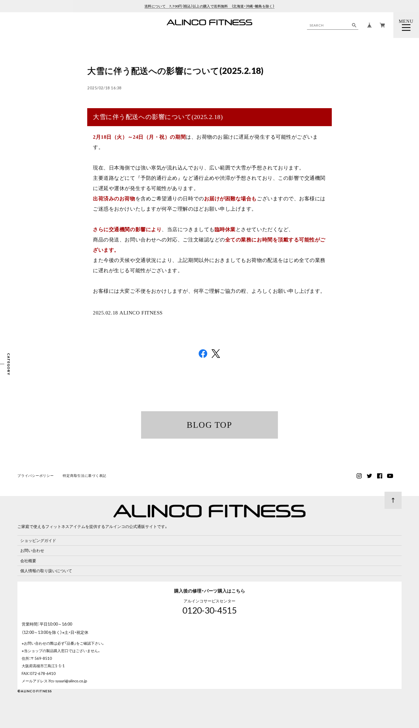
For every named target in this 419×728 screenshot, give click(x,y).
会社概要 (28, 560)
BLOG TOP (209, 424)
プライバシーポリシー (35, 475)
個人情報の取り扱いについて (46, 570)
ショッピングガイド (38, 540)
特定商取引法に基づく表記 (84, 475)
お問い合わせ (32, 550)
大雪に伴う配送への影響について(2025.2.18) (175, 70)
